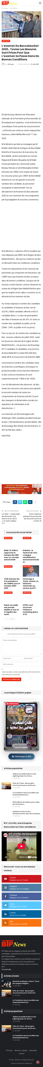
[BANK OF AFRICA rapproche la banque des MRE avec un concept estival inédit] (12, 542)
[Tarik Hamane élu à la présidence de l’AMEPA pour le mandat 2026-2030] (12, 571)
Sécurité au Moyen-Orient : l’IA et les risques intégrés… (26, 982)
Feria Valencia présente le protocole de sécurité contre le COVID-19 (32, 517)
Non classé (5, 41)
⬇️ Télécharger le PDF (21, 756)
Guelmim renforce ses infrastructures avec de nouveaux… (27, 812)
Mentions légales (21, 1050)
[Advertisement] (21, 90)
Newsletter (33, 1050)
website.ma (28, 1063)
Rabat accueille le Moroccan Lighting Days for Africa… (24, 775)
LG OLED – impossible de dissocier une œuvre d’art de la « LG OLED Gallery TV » (11, 518)
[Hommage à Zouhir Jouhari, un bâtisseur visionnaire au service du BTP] (31, 571)
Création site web (16, 1063)
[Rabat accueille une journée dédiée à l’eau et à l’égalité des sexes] (12, 597)
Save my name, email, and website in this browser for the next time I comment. (21, 673)
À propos (9, 1050)
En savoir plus (6, 969)
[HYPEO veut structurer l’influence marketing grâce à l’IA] (31, 597)
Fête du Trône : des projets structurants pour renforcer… (24, 784)
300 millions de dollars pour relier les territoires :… (26, 803)
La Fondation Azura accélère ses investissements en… (26, 794)
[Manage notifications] (38, 1062)
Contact (21, 1053)
